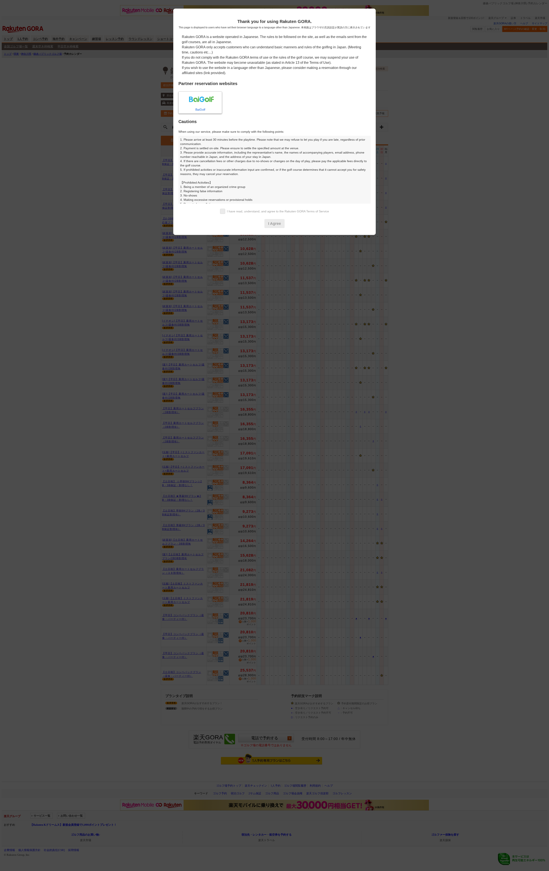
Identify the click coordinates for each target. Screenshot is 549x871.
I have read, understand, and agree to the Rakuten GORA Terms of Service (278, 211)
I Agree (274, 223)
